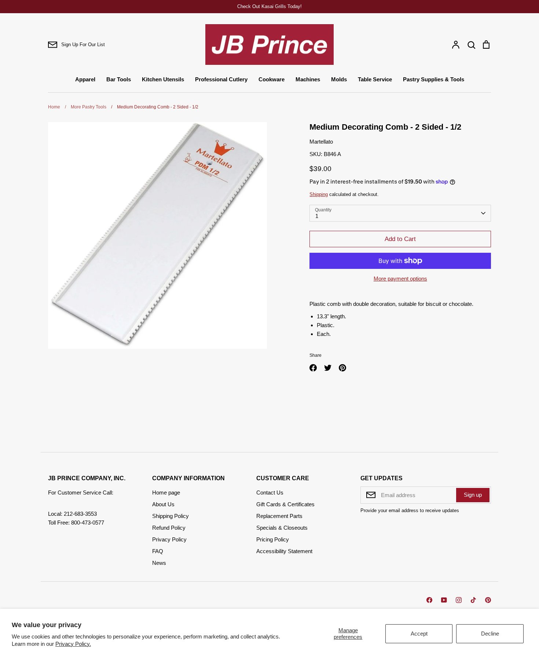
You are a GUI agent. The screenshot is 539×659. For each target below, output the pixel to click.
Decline (490, 633)
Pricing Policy (272, 539)
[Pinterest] (488, 600)
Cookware (271, 79)
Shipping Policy (170, 516)
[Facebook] (429, 600)
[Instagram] (458, 600)
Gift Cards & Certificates (285, 504)
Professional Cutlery (221, 79)
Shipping (318, 194)
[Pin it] (342, 367)
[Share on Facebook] (313, 367)
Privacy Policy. (73, 644)
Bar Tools (118, 79)
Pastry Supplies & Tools (433, 79)
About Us (163, 504)
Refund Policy (169, 528)
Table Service (375, 79)
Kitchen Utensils (163, 79)
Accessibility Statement (284, 551)
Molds (339, 79)
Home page (166, 492)
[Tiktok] (473, 600)
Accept (419, 633)
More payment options (400, 278)
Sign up (473, 495)
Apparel (85, 79)
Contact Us (269, 492)
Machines (308, 79)
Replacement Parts (279, 516)
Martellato (321, 141)
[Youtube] (444, 600)
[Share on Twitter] (327, 367)
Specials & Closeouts (282, 528)
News (159, 563)
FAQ (157, 551)
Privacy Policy (169, 539)
